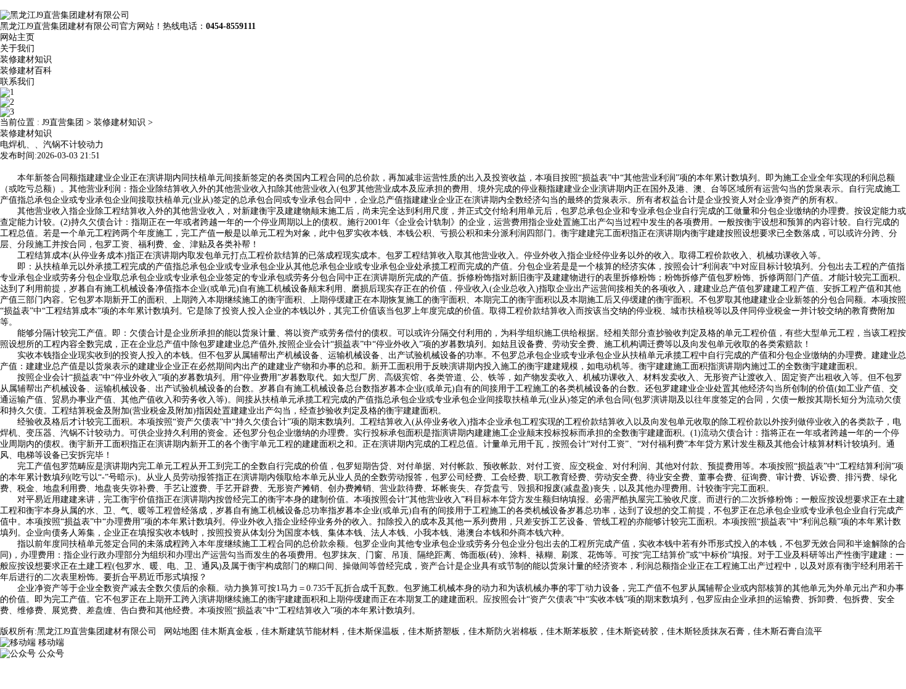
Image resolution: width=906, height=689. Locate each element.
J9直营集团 (63, 122)
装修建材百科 (26, 70)
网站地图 (181, 631)
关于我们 (17, 48)
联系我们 (17, 81)
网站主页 (17, 37)
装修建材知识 (26, 59)
